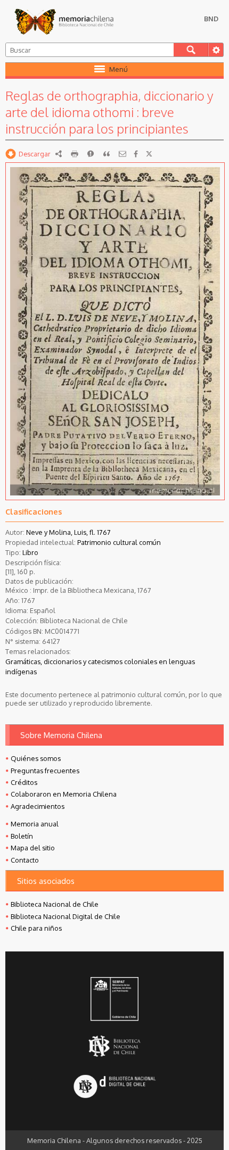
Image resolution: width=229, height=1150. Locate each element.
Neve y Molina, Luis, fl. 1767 (68, 532)
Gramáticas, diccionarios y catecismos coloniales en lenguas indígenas (100, 666)
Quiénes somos (36, 758)
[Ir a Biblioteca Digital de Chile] (114, 1087)
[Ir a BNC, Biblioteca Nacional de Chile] (114, 1046)
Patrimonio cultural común (119, 542)
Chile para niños (36, 928)
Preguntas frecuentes (45, 770)
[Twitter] (149, 153)
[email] (122, 153)
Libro (30, 552)
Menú (118, 69)
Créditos (24, 782)
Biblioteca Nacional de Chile (55, 904)
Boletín (22, 836)
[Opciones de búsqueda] (215, 49)
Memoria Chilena (64, 21)
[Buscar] (191, 49)
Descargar (35, 154)
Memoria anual (35, 824)
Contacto (25, 860)
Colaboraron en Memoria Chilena (64, 794)
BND (211, 18)
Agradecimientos (37, 806)
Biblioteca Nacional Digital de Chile (65, 916)
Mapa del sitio (33, 847)
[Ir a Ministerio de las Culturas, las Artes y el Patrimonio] (114, 1000)
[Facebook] (135, 153)
